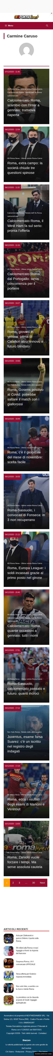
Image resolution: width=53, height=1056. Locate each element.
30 (33, 882)
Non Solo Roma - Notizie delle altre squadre (24, 385)
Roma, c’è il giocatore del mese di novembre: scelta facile (25, 457)
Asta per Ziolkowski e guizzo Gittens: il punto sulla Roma (27, 938)
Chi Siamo (10, 1052)
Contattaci (42, 1033)
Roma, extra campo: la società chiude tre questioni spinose (25, 168)
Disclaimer (43, 1052)
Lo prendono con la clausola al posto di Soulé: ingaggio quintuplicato (27, 1000)
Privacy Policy (31, 1052)
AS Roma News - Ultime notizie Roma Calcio (24, 89)
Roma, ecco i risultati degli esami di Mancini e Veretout (26, 804)
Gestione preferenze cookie (43, 1054)
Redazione (20, 1052)
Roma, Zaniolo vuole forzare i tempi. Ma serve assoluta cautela (24, 862)
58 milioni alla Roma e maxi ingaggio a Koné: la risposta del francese (27, 950)
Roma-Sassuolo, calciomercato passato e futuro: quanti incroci (26, 688)
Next (42, 882)
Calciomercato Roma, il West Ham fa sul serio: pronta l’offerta (25, 225)
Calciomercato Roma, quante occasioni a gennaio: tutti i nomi (24, 630)
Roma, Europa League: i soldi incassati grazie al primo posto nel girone (26, 572)
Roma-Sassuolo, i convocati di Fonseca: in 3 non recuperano (26, 515)
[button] (47, 25)
